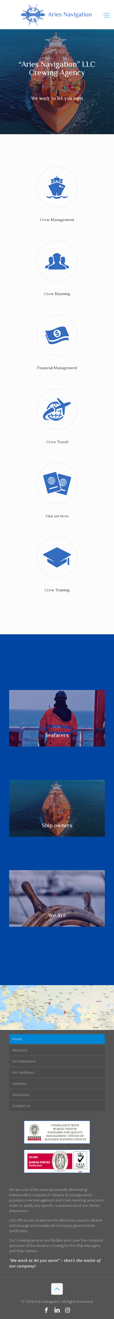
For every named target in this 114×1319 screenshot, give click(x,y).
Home (17, 1038)
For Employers (23, 1061)
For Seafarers (23, 1072)
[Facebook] (46, 1310)
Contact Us (21, 1105)
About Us (19, 1050)
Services (19, 1083)
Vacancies (20, 1094)
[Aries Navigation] (57, 14)
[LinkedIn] (57, 1310)
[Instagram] (68, 1310)
